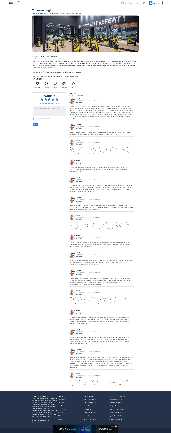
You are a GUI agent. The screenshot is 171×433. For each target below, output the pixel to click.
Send (35, 124)
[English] (77, 14)
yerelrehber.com (39, 422)
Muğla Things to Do (89, 399)
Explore (123, 3)
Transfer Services (63, 406)
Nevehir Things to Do (90, 419)
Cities (131, 3)
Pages (137, 3)
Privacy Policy (62, 409)
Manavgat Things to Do (116, 409)
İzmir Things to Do (89, 409)
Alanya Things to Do (115, 406)
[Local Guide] (14, 2)
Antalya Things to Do (90, 402)
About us (60, 412)
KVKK (59, 416)
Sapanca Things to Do (115, 419)
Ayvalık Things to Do (115, 416)
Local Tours (61, 402)
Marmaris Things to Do (116, 402)
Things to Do (70, 14)
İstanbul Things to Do (90, 406)
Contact (60, 419)
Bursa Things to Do (89, 416)
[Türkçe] (80, 14)
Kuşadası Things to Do (116, 412)
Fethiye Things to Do (115, 399)
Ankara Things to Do (90, 412)
